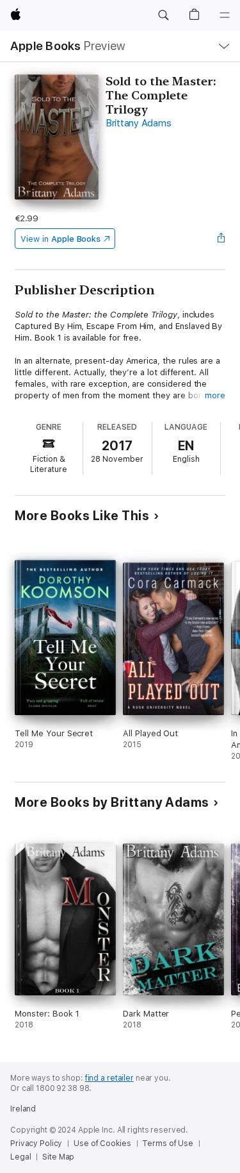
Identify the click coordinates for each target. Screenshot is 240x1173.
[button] (163, 15)
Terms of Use (167, 1143)
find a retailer (109, 1078)
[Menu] (224, 15)
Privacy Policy (36, 1143)
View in (60, 239)
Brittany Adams (139, 123)
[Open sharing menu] (221, 239)
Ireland (23, 1108)
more (215, 395)
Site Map (58, 1156)
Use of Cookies (102, 1143)
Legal (20, 1156)
